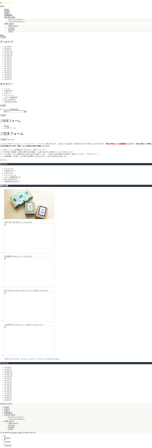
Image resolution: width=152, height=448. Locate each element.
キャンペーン (9, 95)
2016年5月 (8, 79)
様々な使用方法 (10, 99)
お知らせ (7, 93)
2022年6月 (8, 46)
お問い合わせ (9, 23)
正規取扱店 (8, 15)
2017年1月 (8, 72)
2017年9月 (8, 57)
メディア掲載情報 (10, 97)
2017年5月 (8, 64)
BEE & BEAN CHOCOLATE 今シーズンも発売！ (26, 290)
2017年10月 (8, 55)
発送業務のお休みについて (18, 256)
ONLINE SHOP (9, 17)
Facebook (11, 28)
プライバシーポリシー (16, 21)
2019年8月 (8, 49)
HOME (6, 9)
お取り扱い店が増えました (18, 222)
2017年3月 (8, 68)
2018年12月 (8, 51)
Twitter (10, 31)
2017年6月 (8, 62)
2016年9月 (8, 75)
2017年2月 (8, 70)
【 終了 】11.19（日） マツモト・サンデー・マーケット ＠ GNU (31, 359)
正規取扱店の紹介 (10, 102)
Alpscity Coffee (16, 432)
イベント (7, 89)
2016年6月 (8, 77)
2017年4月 (8, 66)
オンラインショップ (15, 19)
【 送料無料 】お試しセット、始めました (23, 324)
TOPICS (7, 13)
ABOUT (7, 11)
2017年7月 (8, 59)
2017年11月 (8, 53)
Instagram (11, 30)
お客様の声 (8, 91)
